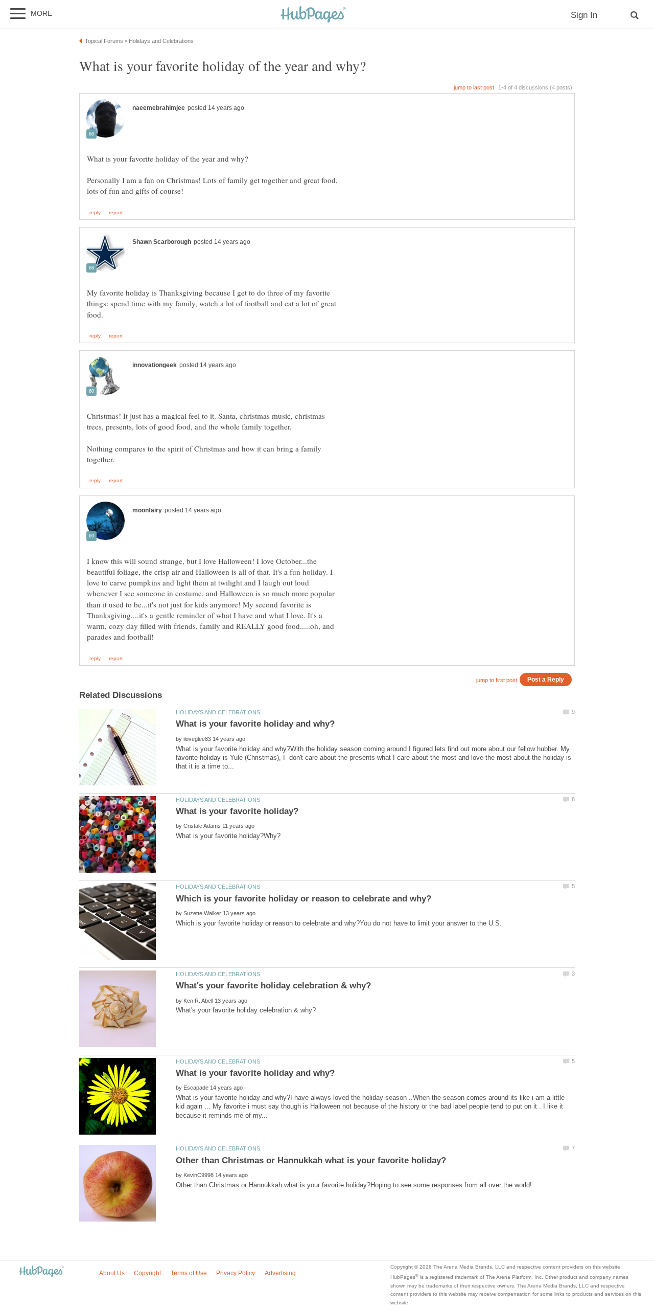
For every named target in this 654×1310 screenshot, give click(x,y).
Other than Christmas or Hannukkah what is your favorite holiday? (311, 1160)
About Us (112, 1273)
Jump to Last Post (474, 87)
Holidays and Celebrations (218, 712)
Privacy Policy (235, 1273)
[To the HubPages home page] (41, 1272)
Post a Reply (545, 679)
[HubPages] (313, 15)
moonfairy (147, 510)
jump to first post (496, 680)
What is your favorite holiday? (237, 811)
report (116, 212)
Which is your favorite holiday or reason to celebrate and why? (303, 899)
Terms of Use (189, 1273)
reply (95, 212)
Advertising (280, 1273)
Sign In (584, 15)
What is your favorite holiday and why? (255, 724)
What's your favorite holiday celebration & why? (273, 985)
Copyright (147, 1273)
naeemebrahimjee (158, 107)
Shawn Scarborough (161, 241)
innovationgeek (154, 365)
